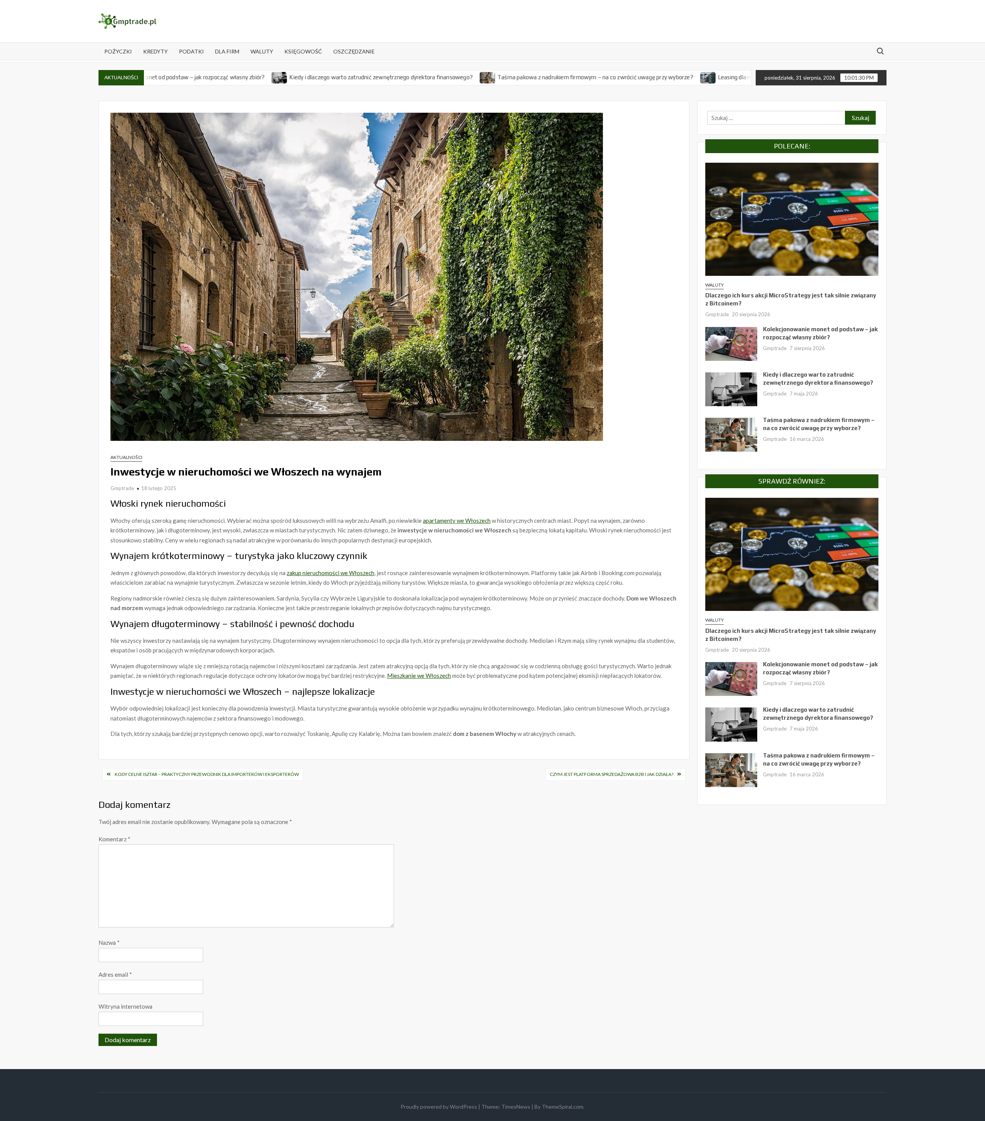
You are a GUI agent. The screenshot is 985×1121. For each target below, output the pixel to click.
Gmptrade (122, 488)
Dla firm (227, 51)
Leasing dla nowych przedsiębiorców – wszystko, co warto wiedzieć (745, 77)
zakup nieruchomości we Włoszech (330, 572)
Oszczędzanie (354, 51)
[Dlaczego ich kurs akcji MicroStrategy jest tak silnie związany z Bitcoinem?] (791, 218)
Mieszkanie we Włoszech (419, 675)
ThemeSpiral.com (562, 1106)
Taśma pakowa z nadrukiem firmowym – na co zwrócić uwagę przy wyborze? (538, 77)
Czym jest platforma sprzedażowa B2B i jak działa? (611, 774)
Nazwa (109, 942)
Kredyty (155, 51)
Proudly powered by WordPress (439, 1106)
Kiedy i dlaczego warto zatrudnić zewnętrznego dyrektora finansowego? (324, 77)
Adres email (115, 974)
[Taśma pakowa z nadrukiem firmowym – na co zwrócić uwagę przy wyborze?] (430, 76)
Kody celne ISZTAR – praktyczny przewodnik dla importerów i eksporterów (207, 774)
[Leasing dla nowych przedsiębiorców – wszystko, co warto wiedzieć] (651, 76)
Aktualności (126, 457)
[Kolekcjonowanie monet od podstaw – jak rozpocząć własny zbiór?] (731, 343)
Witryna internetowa (125, 1006)
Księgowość (303, 51)
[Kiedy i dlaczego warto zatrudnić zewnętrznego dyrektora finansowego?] (222, 76)
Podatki (191, 51)
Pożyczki (118, 51)
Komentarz (114, 839)
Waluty (261, 51)
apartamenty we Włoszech (457, 520)
